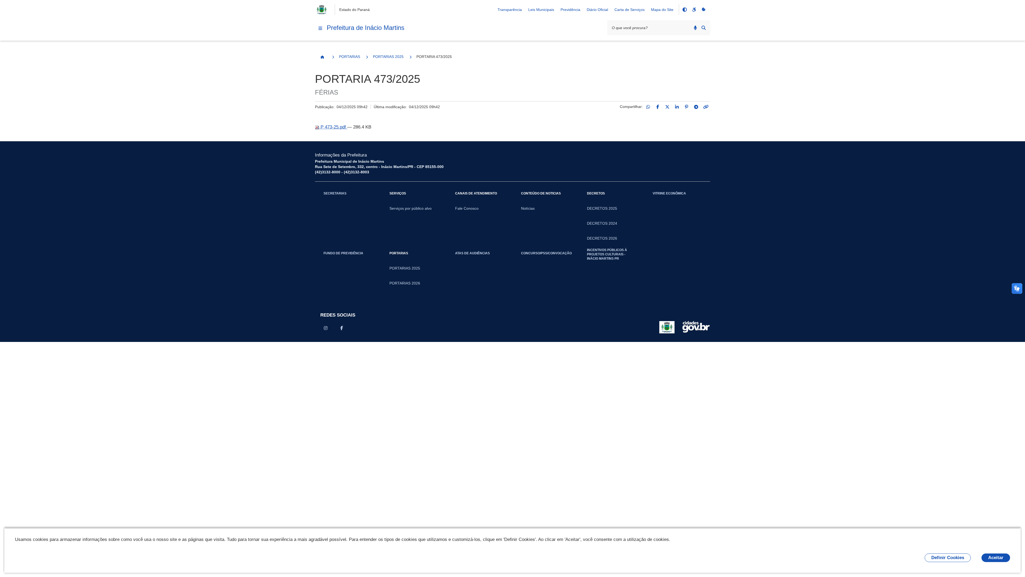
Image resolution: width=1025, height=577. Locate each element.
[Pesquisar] (703, 28)
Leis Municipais (541, 9)
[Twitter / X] (667, 107)
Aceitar (995, 557)
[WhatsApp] (648, 107)
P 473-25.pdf (333, 127)
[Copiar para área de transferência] (705, 107)
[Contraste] (684, 9)
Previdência (570, 9)
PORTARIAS (349, 56)
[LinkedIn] (677, 107)
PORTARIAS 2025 (388, 56)
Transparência (510, 9)
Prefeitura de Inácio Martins (365, 27)
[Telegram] (696, 107)
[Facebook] (657, 107)
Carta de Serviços (629, 9)
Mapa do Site (662, 9)
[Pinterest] (686, 107)
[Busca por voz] (695, 28)
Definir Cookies (947, 557)
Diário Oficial (597, 9)
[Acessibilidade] (694, 9)
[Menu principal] (320, 28)
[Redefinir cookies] (703, 9)
